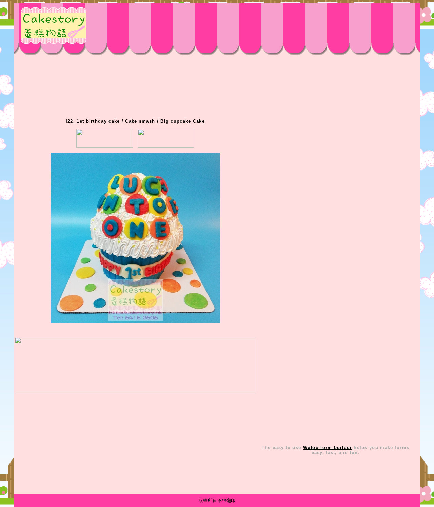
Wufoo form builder (327, 447)
